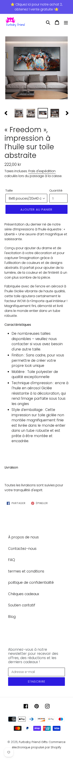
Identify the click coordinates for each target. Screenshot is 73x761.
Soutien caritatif (21, 605)
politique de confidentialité (31, 582)
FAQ (11, 559)
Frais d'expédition (42, 171)
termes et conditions (26, 571)
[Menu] (65, 22)
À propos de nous (23, 537)
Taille (9, 190)
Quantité (55, 190)
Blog (12, 616)
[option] (36, 68)
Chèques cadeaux (23, 593)
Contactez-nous (22, 548)
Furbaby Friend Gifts (33, 742)
